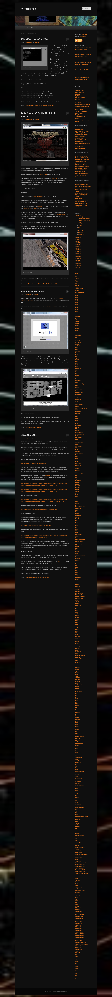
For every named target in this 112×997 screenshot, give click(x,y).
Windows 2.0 (78, 911)
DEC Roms (78, 122)
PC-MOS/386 (78, 691)
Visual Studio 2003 (80, 864)
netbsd (77, 641)
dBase (76, 418)
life (76, 565)
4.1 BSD (77, 283)
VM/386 (77, 875)
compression (78, 396)
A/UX (76, 311)
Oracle (77, 672)
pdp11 (76, 702)
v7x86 (76, 837)
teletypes (77, 812)
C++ (76, 372)
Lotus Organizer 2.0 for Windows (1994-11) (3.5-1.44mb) (81, 205)
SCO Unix (77, 747)
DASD (76, 416)
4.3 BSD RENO (79, 289)
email (76, 460)
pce (76, 697)
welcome (77, 892)
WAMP (77, 885)
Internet (77, 543)
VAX (76, 840)
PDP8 (76, 704)
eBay (76, 456)
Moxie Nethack (79, 113)
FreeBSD (77, 486)
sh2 (76, 755)
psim (76, 724)
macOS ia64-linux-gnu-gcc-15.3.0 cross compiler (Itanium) (82, 175)
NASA (76, 633)
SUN (76, 802)
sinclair (77, 761)
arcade (77, 333)
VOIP (76, 883)
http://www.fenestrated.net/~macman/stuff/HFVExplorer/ (36, 525)
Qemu (37, 27)
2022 (78, 241)
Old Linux (77, 99)
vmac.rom (47, 475)
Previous (77, 716)
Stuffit (35, 208)
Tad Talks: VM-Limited (81, 111)
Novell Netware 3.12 (80, 655)
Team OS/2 (78, 102)
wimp (76, 897)
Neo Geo (77, 636)
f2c (76, 475)
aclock (77, 313)
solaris (77, 774)
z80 (76, 975)
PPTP (76, 714)
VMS (76, 878)
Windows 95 (78, 928)
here (47, 80)
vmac (40, 577)
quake (76, 733)
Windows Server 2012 (80, 942)
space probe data (79, 785)
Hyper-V (77, 525)
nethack (77, 643)
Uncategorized (79, 830)
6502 (76, 294)
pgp (76, 707)
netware (77, 645)
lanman (77, 563)
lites (76, 570)
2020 (78, 244)
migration (77, 602)
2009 (78, 263)
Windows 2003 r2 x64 (80, 914)
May (80, 227)
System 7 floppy (60, 214)
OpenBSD (77, 662)
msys (76, 622)
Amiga (77, 323)
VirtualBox (78, 856)
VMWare (77, 880)
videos (77, 845)
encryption (78, 463)
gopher (77, 505)
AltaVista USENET (80, 90)
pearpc (77, 705)
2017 (78, 250)
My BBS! (77, 96)
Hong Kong (78, 519)
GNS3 (76, 498)
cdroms (77, 375)
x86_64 (77, 963)
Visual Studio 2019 (80, 871)
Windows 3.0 (78, 921)
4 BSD (76, 282)
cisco (76, 382)
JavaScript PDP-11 (80, 116)
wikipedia (77, 895)
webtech (77, 889)
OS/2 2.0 (77, 681)
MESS (76, 588)
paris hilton (78, 683)
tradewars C (78, 819)
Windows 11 (78, 909)
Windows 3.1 (78, 923)
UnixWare (77, 833)
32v (76, 275)
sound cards (78, 778)
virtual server (78, 852)
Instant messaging (80, 539)
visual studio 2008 (80, 868)
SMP (76, 769)
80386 (76, 304)
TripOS (77, 823)
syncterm (77, 806)
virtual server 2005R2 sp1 (81, 854)
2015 (78, 253)
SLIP (76, 764)
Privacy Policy (30, 27)
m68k (38, 283)
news (76, 650)
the (45, 306)
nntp (76, 653)
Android (77, 325)
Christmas (78, 380)
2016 (78, 251)
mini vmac (37, 105)
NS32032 (77, 657)
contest (77, 397)
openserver (78, 665)
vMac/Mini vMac (29, 435)
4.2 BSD (77, 285)
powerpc (45, 105)
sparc (76, 788)
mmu (76, 612)
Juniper (77, 560)
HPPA (76, 522)
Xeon (76, 968)
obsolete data (78, 659)
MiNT (76, 608)
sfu (76, 754)
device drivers (78, 432)
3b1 (76, 280)
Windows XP (78, 947)
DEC (76, 423)
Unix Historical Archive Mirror (82, 104)
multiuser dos (78, 627)
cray (76, 403)
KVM (76, 562)
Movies (77, 615)
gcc (76, 493)
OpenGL (77, 664)
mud (76, 624)
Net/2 (76, 638)
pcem (76, 698)
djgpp (76, 439)
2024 (78, 237)
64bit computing (79, 292)
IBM (76, 531)
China (76, 378)
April (80, 229)
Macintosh (28, 105)
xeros (76, 970)
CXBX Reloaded (79, 410)
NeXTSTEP (78, 652)
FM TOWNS (78, 480)
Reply (57, 283)
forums (77, 484)
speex (76, 790)
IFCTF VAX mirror (79, 92)
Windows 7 (78, 925)
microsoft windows (80, 596)
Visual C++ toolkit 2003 (81, 863)
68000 (76, 295)
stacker (77, 793)
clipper (77, 387)
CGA (76, 377)
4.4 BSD (77, 290)
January (81, 234)
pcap (76, 693)
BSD (76, 370)
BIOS (76, 361)
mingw (77, 603)
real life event (78, 740)
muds (76, 626)
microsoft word (79, 598)
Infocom (77, 536)
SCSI (76, 748)
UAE (76, 828)
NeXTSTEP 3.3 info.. (80, 97)
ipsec (76, 548)
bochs (76, 363)
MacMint (77, 94)
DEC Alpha (78, 425)
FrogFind (77, 115)
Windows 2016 (79, 918)
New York (77, 648)
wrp (76, 954)
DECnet (77, 427)
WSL (76, 956)
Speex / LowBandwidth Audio (82, 101)
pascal (77, 686)
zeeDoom (77, 977)
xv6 (76, 972)
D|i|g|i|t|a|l (78, 411)
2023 (78, 239)
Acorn (76, 314)
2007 (78, 267)
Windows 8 (78, 927)
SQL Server (78, 792)
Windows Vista (79, 946)
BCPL (76, 354)
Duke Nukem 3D (29, 283)
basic (76, 349)
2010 (78, 262)
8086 (76, 308)
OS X (41, 105)
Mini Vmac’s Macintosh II (33, 291)
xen (76, 965)
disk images (78, 437)
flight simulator (79, 479)
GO (59, 222)
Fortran (77, 482)
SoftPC (77, 773)
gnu (76, 499)
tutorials (77, 826)
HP (76, 520)
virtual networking (80, 847)
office (76, 660)
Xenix (76, 966)
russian (77, 745)
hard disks (78, 515)
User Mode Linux (79, 835)
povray (77, 710)
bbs (76, 353)
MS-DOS (77, 619)
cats (76, 373)
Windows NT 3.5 (79, 934)
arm (76, 337)
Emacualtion (43, 174)
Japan (76, 553)
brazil (76, 366)
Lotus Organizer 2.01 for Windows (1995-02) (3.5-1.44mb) (81, 194)
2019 (78, 246)
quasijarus (78, 735)
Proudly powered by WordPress (60, 991)
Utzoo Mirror (78, 108)
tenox (76, 69)
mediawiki (78, 586)
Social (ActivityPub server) (82, 120)
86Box (76, 309)
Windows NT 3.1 (79, 109)
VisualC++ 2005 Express (81, 873)
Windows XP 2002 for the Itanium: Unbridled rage (84, 220)
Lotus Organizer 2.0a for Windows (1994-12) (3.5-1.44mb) (81, 189)
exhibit (77, 472)
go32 (76, 501)
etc (76, 467)
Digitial (77, 436)
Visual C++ (78, 861)
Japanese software (80, 555)
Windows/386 (78, 949)
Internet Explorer (79, 544)
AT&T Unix (78, 342)
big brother (78, 358)
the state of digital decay (81, 816)
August (80, 217)
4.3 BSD (77, 287)
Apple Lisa (78, 332)
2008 (78, 265)
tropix (76, 825)
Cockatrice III (78, 389)
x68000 (77, 961)
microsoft (77, 591)
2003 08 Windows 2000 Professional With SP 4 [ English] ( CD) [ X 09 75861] (82, 157)
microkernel (78, 589)
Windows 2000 (79, 913)
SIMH (76, 759)
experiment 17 (78, 474)
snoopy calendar (79, 771)
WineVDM (77, 953)
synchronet (78, 804)
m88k (76, 574)
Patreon (84, 33)
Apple (76, 330)
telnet (76, 814)
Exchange (77, 470)
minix (76, 607)
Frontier (77, 489)
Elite (76, 458)
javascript (77, 558)
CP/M (76, 401)
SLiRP (77, 766)
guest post (78, 508)
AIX (76, 320)
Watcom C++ (78, 887)
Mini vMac (54, 178)
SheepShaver (78, 757)
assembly (77, 340)
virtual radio (78, 851)
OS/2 (76, 676)
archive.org (84, 34)
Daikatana (77, 413)
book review (78, 365)
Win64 (76, 904)
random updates (79, 736)
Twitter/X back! (82, 36)
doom (76, 444)
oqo (76, 671)
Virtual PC (78, 849)
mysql (76, 631)
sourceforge (78, 781)
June (80, 225)
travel (76, 821)
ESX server (78, 465)
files (53, 306)
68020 (76, 297)
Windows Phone (79, 939)
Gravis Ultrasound (80, 506)
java (76, 557)
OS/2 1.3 (77, 679)
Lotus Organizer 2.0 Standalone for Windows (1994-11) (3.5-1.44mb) (81, 200)
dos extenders (78, 446)
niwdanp (77, 54)
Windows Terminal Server (81, 944)
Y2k (76, 973)
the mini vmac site (38, 196)
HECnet (77, 517)
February (81, 232)
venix (76, 844)
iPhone (77, 546)
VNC (76, 882)
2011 (78, 260)
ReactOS (77, 738)
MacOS (32, 105)
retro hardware (79, 743)
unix (76, 831)
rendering (77, 742)
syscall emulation (79, 807)
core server (78, 399)
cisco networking (79, 384)
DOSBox (77, 448)
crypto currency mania (81, 408)
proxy (76, 721)
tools (76, 818)
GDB (76, 494)
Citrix (76, 385)
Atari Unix (77, 346)
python (77, 726)
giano (76, 496)
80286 (76, 302)
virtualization (78, 857)
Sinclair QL (78, 762)
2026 (78, 215)
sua (76, 800)
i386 (76, 527)
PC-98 (76, 690)
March (80, 230)
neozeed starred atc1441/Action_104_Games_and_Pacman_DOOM (82, 131)
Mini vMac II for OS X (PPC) (34, 39)
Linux (76, 569)
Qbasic (77, 728)
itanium (77, 551)
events (77, 468)
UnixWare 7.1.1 (79, 118)
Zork (76, 978)
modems (77, 614)
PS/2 (76, 723)
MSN (76, 621)
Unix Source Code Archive (82, 106)
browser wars (78, 368)
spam (76, 787)
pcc (76, 695)
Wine (76, 951)
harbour (77, 513)
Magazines (78, 581)
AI (75, 318)
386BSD (77, 278)
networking (78, 646)
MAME (77, 584)
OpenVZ (77, 669)
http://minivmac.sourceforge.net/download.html (33, 463)
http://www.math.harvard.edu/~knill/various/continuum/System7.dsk (39, 509)
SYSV (76, 809)
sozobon (77, 783)
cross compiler (79, 404)
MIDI (76, 600)
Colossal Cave (79, 392)
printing (77, 717)
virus (76, 859)
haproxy (77, 512)
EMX (76, 461)
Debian (77, 422)
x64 (76, 959)
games (35, 283)
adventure (77, 316)
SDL (76, 750)
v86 (76, 838)
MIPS (76, 610)
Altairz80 (77, 321)
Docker (77, 441)
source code (78, 780)
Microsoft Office (79, 595)
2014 (78, 255)
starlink (77, 797)
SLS (76, 768)
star (76, 795)
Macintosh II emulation (27, 300)
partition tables (79, 685)
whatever (77, 894)
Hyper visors (78, 524)
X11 (76, 958)
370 (76, 276)
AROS (76, 339)
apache (77, 328)
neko (76, 634)
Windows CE (78, 930)
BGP (76, 356)
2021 (78, 243)
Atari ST (77, 344)
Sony (76, 776)
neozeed (37, 42)
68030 (76, 299)
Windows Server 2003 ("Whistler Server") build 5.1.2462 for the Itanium (81, 162)
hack (76, 510)
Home (23, 27)
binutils (77, 359)
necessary (49, 306)
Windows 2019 (79, 920)
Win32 (76, 901)
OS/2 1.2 (77, 678)
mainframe (78, 582)
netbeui (77, 640)
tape (76, 811)
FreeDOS (77, 487)
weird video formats (80, 890)
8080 (76, 306)
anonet (77, 327)
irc (76, 550)
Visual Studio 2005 (80, 866)
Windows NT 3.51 (79, 935)
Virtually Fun (28, 8)
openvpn (77, 667)
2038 (76, 273)
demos (77, 430)
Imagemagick (78, 534)
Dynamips (77, 455)
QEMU (77, 729)
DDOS (76, 420)
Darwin (77, 415)
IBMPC (77, 532)
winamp (77, 906)
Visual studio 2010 (80, 870)
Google (77, 503)
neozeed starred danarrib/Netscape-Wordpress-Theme (83, 143)
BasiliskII (77, 351)
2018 (78, 248)
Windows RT (78, 940)
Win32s (77, 902)
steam (76, 799)
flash (76, 477)
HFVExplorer (27, 208)
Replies (39, 427)
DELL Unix (78, 429)
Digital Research (79, 434)
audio (76, 347)
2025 (78, 236)
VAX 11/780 (78, 842)
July (80, 224)
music (76, 629)
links (76, 567)
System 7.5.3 (41, 206)
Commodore (78, 394)
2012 (78, 258)
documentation (79, 442)
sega (76, 752)
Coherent (77, 391)
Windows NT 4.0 (79, 937)
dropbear (77, 451)
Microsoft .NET (79, 593)
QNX (76, 731)
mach (76, 576)
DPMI (76, 449)
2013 (78, 256)
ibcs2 (76, 529)
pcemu (77, 700)
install (76, 538)
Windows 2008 (79, 916)
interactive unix (79, 541)
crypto (77, 406)
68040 (76, 301)
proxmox (77, 719)
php (76, 709)
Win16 (76, 899)
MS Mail (77, 617)
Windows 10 (78, 908)
